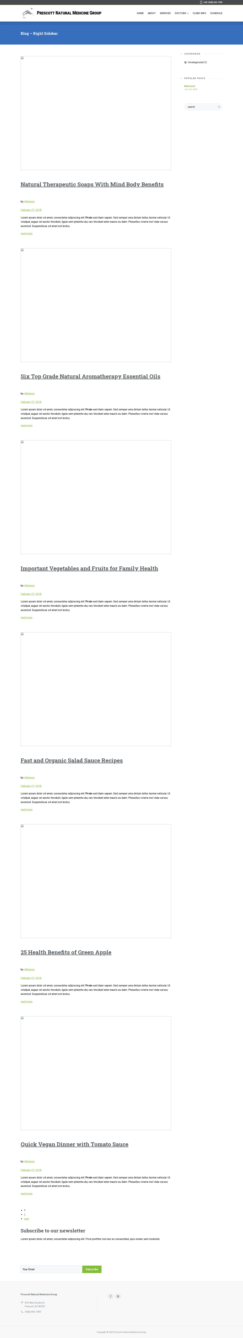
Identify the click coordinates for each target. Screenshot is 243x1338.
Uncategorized (195, 62)
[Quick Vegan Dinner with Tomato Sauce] (96, 1073)
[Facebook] (110, 1296)
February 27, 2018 (31, 210)
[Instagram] (118, 1296)
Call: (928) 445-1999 (212, 2)
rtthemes (29, 201)
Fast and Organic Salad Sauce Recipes (72, 760)
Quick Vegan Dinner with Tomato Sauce (74, 1144)
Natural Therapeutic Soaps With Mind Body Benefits (92, 184)
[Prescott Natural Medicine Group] (61, 13)
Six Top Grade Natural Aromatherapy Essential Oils (90, 376)
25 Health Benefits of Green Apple (66, 952)
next (26, 1218)
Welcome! (189, 86)
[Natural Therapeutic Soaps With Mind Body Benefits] (96, 113)
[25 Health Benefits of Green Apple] (96, 881)
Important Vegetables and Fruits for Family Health (89, 568)
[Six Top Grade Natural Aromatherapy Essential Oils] (96, 305)
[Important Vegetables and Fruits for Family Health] (96, 497)
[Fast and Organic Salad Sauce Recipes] (96, 689)
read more (26, 233)
